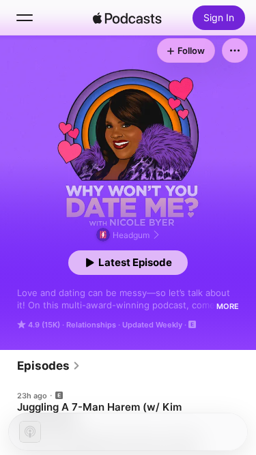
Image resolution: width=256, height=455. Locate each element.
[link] (49, 365)
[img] (127, 18)
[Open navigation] (25, 18)
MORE (227, 306)
